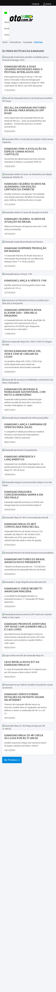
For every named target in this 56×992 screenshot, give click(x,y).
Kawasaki (27, 42)
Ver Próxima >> (12, 760)
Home (5, 42)
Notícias (35, 15)
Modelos (8, 28)
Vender (35, 10)
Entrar (48, 4)
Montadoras (15, 42)
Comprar (35, 4)
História (8, 22)
